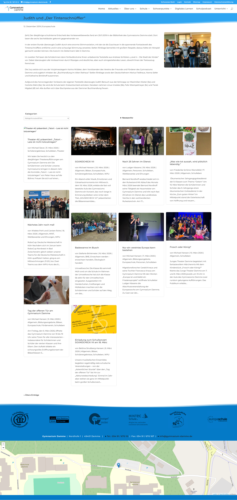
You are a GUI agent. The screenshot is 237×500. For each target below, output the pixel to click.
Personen (137, 170)
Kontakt (187, 2)
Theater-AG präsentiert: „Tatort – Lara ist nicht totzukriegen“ (45, 140)
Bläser (59, 322)
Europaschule (48, 26)
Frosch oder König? (180, 247)
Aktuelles (113, 9)
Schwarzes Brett (168, 2)
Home (101, 9)
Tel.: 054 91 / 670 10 (117, 436)
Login (179, 2)
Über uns (129, 9)
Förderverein (47, 325)
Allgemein (43, 234)
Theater (60, 151)
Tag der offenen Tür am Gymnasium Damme (40, 311)
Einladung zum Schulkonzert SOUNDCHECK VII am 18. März (91, 341)
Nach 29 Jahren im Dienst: (136, 161)
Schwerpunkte (161, 9)
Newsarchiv (127, 118)
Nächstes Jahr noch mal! (41, 225)
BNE (87, 256)
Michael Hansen (39, 319)
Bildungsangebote (46, 322)
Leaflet (215, 494)
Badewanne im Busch (87, 247)
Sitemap (196, 2)
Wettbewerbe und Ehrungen (41, 237)
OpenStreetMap (224, 494)
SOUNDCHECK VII (84, 161)
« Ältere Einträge (31, 395)
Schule (143, 9)
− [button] (3, 447)
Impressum (207, 2)
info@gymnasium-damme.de (176, 436)
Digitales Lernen (184, 9)
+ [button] (3, 443)
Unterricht (220, 9)
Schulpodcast (203, 9)
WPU (57, 237)
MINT (51, 234)
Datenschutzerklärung (223, 2)
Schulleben (51, 151)
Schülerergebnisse (36, 151)
